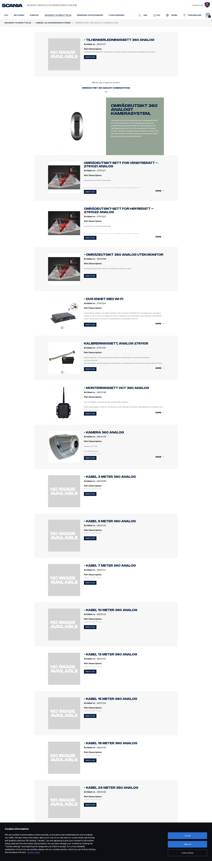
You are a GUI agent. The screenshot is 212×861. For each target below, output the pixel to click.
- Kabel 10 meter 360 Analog (110, 610)
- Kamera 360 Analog (104, 432)
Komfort (34, 15)
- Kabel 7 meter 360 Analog (110, 565)
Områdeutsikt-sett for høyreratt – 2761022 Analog (119, 210)
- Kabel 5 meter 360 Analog (110, 521)
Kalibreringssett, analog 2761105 (116, 343)
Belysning (19, 15)
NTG (158, 15)
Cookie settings (187, 853)
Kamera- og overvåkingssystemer (53, 23)
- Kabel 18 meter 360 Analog (110, 743)
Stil (6, 15)
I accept (188, 836)
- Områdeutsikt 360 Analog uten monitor (123, 254)
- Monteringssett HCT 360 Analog (116, 388)
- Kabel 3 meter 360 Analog (110, 477)
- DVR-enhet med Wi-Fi (103, 299)
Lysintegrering (116, 15)
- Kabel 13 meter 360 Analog (110, 654)
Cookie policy (33, 852)
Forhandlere (194, 15)
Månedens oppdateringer (90, 15)
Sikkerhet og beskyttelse (58, 15)
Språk (174, 15)
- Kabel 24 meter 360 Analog (111, 787)
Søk (145, 15)
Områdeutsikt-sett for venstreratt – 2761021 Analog (121, 164)
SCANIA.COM (197, 5)
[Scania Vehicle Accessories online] (12, 5)
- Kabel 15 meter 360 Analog (110, 699)
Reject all (187, 844)
